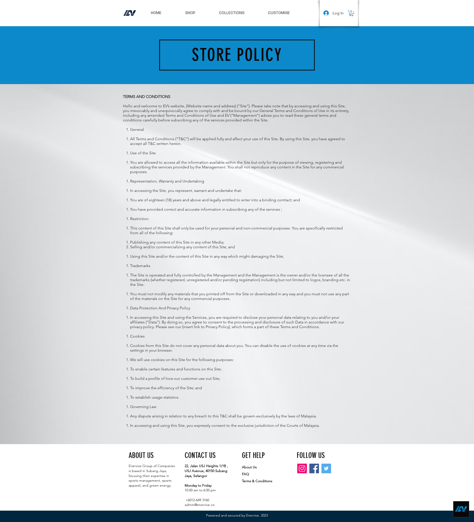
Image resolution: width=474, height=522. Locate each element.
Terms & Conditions (257, 481)
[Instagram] (302, 468)
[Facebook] (314, 468)
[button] (351, 13)
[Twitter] (326, 468)
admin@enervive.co (200, 504)
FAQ (245, 474)
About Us (249, 467)
